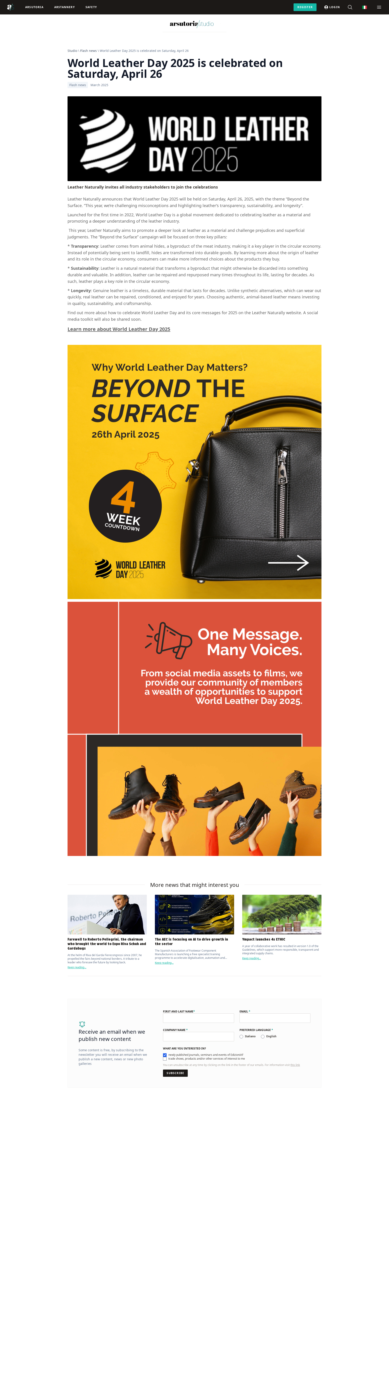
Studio (72, 50)
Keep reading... (77, 967)
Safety (91, 7)
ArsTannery (64, 7)
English (271, 1036)
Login (334, 7)
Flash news (88, 50)
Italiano (250, 1036)
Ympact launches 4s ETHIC (263, 939)
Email (245, 1011)
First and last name (179, 1011)
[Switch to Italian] (364, 7)
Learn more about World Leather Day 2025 (119, 329)
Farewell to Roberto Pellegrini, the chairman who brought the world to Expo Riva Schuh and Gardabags (107, 943)
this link (295, 1065)
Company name (175, 1030)
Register (305, 7)
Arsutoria (34, 7)
